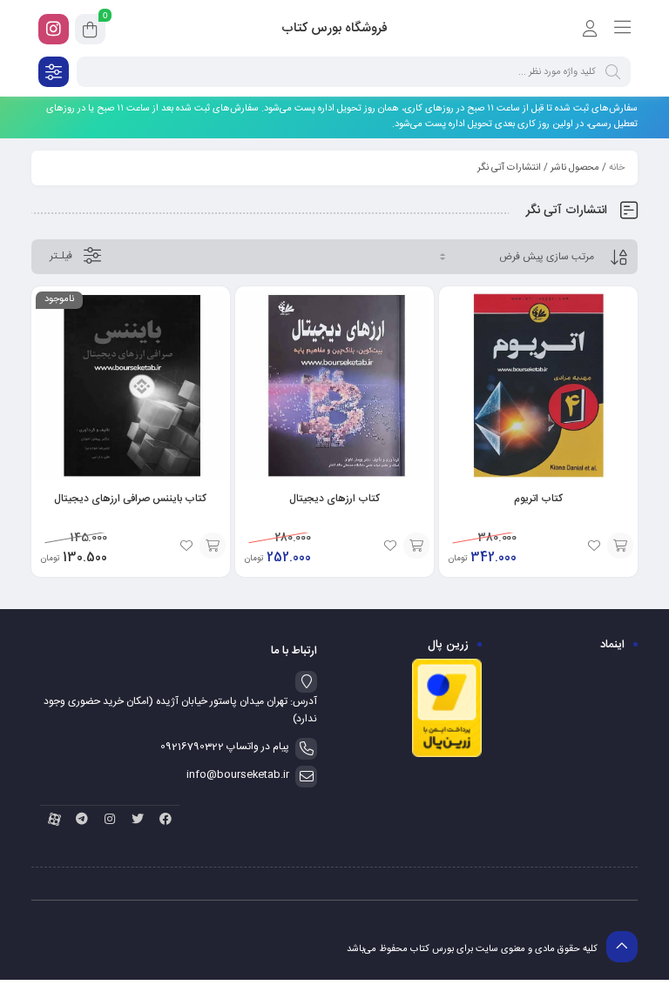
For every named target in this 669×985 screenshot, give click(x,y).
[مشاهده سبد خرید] (90, 32)
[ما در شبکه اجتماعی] (53, 29)
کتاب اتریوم (538, 498)
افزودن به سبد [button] (620, 546)
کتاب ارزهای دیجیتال (334, 498)
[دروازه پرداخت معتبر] (447, 755)
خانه (617, 168)
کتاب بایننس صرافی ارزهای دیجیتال (130, 498)
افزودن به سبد (212, 546)
